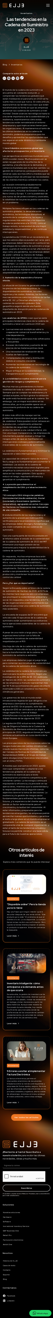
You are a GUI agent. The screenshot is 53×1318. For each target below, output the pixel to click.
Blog (5, 1279)
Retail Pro (7, 1235)
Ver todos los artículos (26, 1117)
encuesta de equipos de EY (19, 614)
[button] (47, 5)
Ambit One (7, 1244)
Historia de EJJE (10, 1261)
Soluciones (8, 1204)
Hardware (7, 1217)
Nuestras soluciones (11, 1212)
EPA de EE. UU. (29, 677)
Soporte (6, 1275)
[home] (13, 5)
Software (7, 1222)
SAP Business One (11, 1231)
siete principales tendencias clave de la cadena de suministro (26, 321)
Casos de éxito (9, 1265)
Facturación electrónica (13, 1240)
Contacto (6, 1270)
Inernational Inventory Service (16, 1226)
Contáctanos (10, 1288)
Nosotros (8, 1253)
